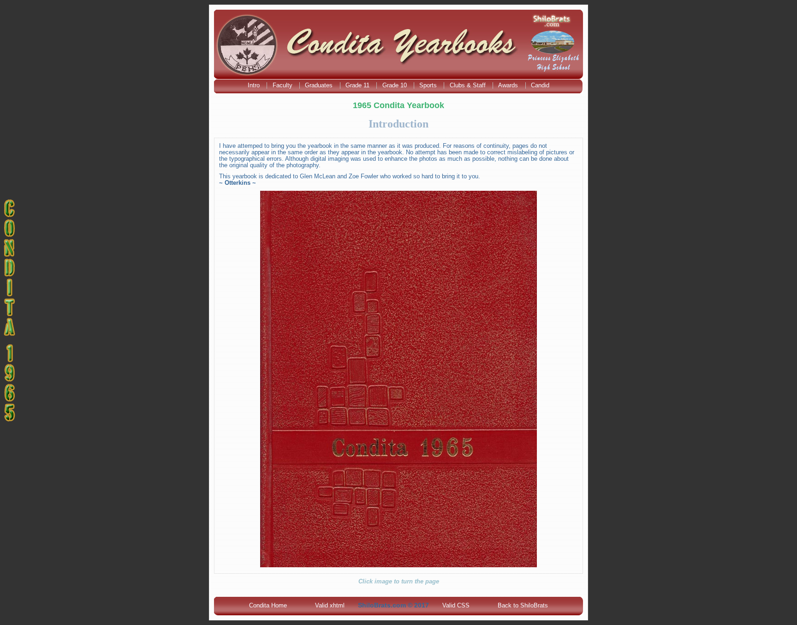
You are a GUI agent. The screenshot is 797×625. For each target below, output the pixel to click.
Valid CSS (456, 605)
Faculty (283, 85)
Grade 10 (395, 85)
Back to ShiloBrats (523, 605)
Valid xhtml (330, 605)
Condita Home (268, 605)
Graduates (319, 85)
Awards (509, 85)
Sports (429, 85)
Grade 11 (358, 85)
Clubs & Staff (469, 85)
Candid (540, 85)
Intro (255, 85)
